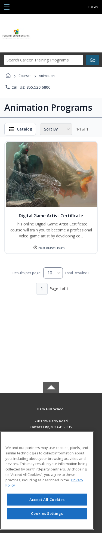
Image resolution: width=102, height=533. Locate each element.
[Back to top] (51, 413)
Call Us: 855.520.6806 (27, 87)
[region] (47, 481)
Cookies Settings (47, 513)
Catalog (24, 129)
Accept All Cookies (47, 499)
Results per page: (27, 272)
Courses (24, 75)
